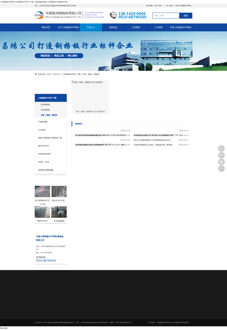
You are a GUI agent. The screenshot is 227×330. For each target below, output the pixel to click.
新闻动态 (113, 27)
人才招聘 (158, 27)
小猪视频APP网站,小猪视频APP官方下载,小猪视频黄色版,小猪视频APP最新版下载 (33, 2)
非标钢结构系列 (44, 154)
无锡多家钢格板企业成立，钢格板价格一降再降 (153, 145)
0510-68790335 (221, 148)
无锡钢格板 (61, 289)
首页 (49, 74)
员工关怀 (148, 314)
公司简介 (89, 307)
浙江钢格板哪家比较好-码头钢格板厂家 (91, 145)
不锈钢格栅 (42, 122)
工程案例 (136, 27)
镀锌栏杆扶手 (43, 146)
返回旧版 (50, 289)
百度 (155, 6)
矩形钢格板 (45, 104)
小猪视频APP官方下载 (71, 74)
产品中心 (91, 27)
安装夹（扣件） (44, 162)
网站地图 (149, 6)
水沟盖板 (41, 130)
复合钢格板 (45, 110)
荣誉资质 (89, 311)
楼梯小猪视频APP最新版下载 (50, 138)
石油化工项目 (167, 311)
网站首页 (46, 27)
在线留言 (166, 324)
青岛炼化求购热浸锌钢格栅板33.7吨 (90, 135)
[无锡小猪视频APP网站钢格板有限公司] (70, 15)
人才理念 (148, 324)
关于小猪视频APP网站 (68, 27)
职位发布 (148, 327)
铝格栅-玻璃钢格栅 (45, 170)
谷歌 (160, 6)
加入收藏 (169, 6)
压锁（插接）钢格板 (91, 74)
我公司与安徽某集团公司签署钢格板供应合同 (152, 140)
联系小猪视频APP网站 (183, 6)
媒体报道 (148, 311)
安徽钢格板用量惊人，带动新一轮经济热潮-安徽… (154, 135)
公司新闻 (148, 307)
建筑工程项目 (167, 314)
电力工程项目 (167, 307)
